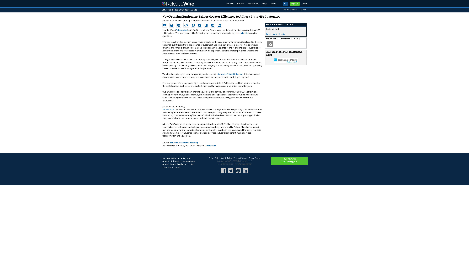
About (273, 3)
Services (229, 3)
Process (240, 3)
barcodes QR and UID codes (230, 74)
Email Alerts (292, 9)
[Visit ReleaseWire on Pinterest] (238, 173)
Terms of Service (240, 158)
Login (304, 3)
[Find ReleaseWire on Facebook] (223, 173)
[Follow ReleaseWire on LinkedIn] (245, 173)
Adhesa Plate (168, 109)
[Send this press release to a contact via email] (165, 25)
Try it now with (289, 160)
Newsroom (253, 3)
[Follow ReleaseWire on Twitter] (231, 173)
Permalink (211, 145)
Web (275, 34)
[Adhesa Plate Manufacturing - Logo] (286, 62)
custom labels (241, 33)
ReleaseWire (178, 3)
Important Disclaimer (243, 164)
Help (264, 3)
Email (268, 34)
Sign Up (294, 3)
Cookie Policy (226, 158)
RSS (304, 9)
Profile (282, 34)
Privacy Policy (214, 158)
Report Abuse (254, 158)
